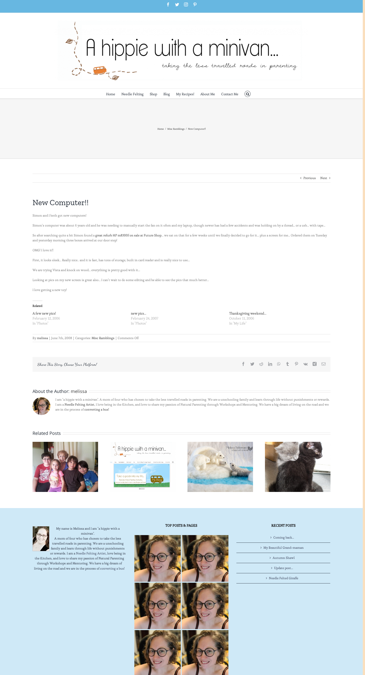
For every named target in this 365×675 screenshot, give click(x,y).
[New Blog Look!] (143, 466)
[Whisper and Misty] (297, 466)
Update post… (283, 568)
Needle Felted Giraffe (283, 578)
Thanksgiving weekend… (247, 313)
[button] (248, 93)
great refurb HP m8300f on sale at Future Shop (128, 235)
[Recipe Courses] (205, 606)
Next (323, 178)
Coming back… (283, 537)
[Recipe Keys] (157, 558)
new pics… (138, 313)
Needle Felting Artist (79, 404)
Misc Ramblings (103, 338)
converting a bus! (96, 409)
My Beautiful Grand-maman (283, 548)
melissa (42, 338)
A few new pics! (44, 313)
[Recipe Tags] (205, 558)
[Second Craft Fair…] (220, 466)
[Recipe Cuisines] (157, 606)
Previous (309, 178)
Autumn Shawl (284, 558)
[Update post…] (65, 466)
